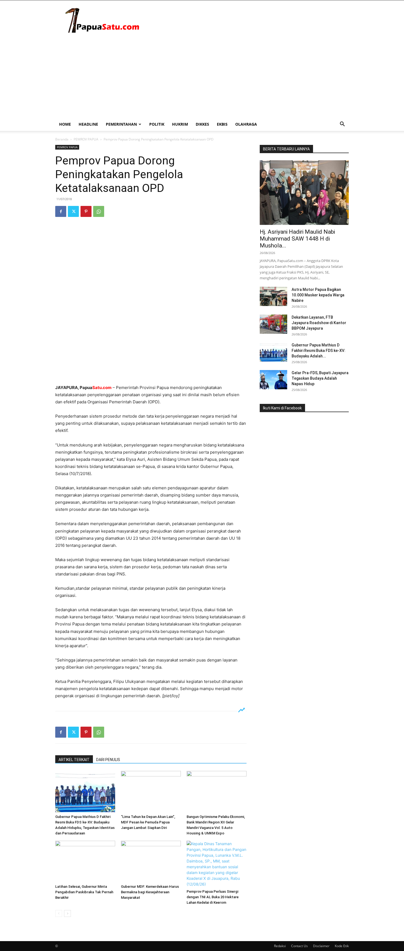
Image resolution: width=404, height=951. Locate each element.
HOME (65, 124)
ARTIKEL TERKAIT (74, 759)
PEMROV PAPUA (86, 139)
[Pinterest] (86, 211)
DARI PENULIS (108, 759)
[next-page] (67, 913)
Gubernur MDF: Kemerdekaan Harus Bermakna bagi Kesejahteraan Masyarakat (150, 892)
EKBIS (222, 124)
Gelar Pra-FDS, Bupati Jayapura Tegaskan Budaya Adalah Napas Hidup (320, 378)
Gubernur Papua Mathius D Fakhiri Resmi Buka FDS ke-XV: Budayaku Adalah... (318, 350)
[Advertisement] (202, 76)
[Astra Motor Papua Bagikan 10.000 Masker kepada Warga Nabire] (273, 296)
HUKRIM (180, 124)
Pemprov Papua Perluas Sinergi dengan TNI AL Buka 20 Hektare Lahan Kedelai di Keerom (213, 897)
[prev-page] (58, 913)
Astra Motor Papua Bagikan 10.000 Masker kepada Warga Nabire (318, 295)
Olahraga (246, 124)
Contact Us (299, 946)
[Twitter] (73, 211)
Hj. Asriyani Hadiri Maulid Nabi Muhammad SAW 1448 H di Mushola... (297, 238)
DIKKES (202, 124)
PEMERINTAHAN (121, 124)
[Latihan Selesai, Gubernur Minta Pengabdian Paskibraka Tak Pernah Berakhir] (85, 861)
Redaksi (280, 946)
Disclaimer (321, 946)
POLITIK (156, 124)
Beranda (61, 139)
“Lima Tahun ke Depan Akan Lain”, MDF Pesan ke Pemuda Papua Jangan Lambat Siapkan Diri (148, 822)
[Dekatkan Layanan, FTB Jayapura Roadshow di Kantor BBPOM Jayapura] (273, 324)
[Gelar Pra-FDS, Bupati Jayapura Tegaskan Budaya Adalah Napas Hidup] (273, 379)
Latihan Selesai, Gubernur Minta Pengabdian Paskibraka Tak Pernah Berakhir (84, 892)
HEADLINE (88, 124)
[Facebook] (60, 211)
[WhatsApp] (98, 211)
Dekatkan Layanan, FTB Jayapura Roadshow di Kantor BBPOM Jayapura (319, 322)
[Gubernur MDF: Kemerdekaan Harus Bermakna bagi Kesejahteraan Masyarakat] (151, 861)
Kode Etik (342, 946)
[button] (342, 124)
